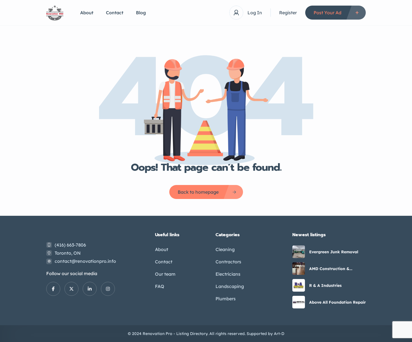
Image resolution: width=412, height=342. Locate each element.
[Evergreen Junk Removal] (298, 251)
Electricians (228, 274)
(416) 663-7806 (70, 245)
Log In (254, 12)
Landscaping (230, 286)
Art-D (279, 333)
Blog (141, 12)
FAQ (159, 286)
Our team (165, 274)
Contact (114, 12)
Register (288, 12)
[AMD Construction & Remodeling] (298, 268)
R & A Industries (325, 285)
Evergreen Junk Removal (333, 252)
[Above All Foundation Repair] (298, 302)
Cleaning (225, 249)
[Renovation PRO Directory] (54, 12)
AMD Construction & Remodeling (329, 269)
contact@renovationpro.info (85, 261)
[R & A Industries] (298, 285)
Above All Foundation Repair (337, 302)
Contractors (228, 261)
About (86, 12)
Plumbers (226, 298)
